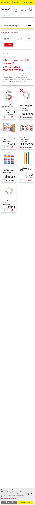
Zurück (5, 32)
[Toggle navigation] (29, 25)
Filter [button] (9, 45)
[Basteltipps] (21, 10)
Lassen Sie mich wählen (9, 498)
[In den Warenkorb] (12, 117)
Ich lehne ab (9, 502)
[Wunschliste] (26, 10)
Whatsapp (6, 2)
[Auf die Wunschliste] (7, 117)
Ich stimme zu (25, 502)
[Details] (3, 117)
